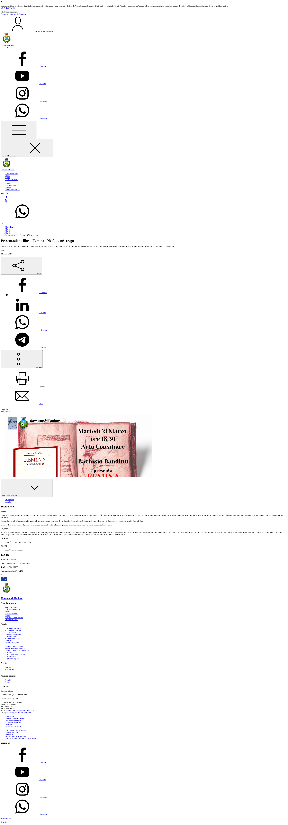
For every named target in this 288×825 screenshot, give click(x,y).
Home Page (9, 227)
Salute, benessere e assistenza (15, 654)
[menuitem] (26, 293)
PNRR (7, 184)
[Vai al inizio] (2, 575)
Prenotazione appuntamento (15, 718)
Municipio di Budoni (8, 559)
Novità (7, 229)
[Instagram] (6, 202)
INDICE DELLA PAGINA (10, 496)
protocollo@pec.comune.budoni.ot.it (18, 712)
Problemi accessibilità (13, 726)
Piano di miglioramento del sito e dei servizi (20, 738)
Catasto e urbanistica (12, 638)
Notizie (8, 231)
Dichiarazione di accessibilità (15, 736)
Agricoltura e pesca (12, 659)
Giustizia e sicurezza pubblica (15, 648)
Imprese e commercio (13, 634)
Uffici (7, 612)
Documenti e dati (11, 620)
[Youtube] (6, 200)
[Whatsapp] (22, 219)
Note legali (9, 734)
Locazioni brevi (11, 186)
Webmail (8, 724)
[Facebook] (6, 197)
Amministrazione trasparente (15, 730)
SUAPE (8, 188)
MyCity (5, 822)
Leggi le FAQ (10, 716)
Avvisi (7, 671)
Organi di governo (11, 607)
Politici (7, 616)
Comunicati (9, 669)
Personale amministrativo (14, 618)
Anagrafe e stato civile (13, 628)
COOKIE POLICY (8, 8)
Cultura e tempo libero (13, 630)
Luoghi (8, 680)
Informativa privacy (12, 732)
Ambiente (8, 652)
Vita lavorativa (10, 632)
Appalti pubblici (11, 636)
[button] (11, 174)
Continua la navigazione (9, 12)
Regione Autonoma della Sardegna (13, 14)
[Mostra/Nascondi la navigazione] (18, 130)
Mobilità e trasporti (12, 643)
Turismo (8, 641)
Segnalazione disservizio (14, 720)
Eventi (7, 682)
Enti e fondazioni (11, 614)
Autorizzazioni (10, 656)
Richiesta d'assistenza (13, 722)
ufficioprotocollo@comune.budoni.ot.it (20, 710)
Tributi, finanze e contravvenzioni (17, 650)
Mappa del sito (6, 818)
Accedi (3, 223)
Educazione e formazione (14, 646)
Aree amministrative (12, 610)
